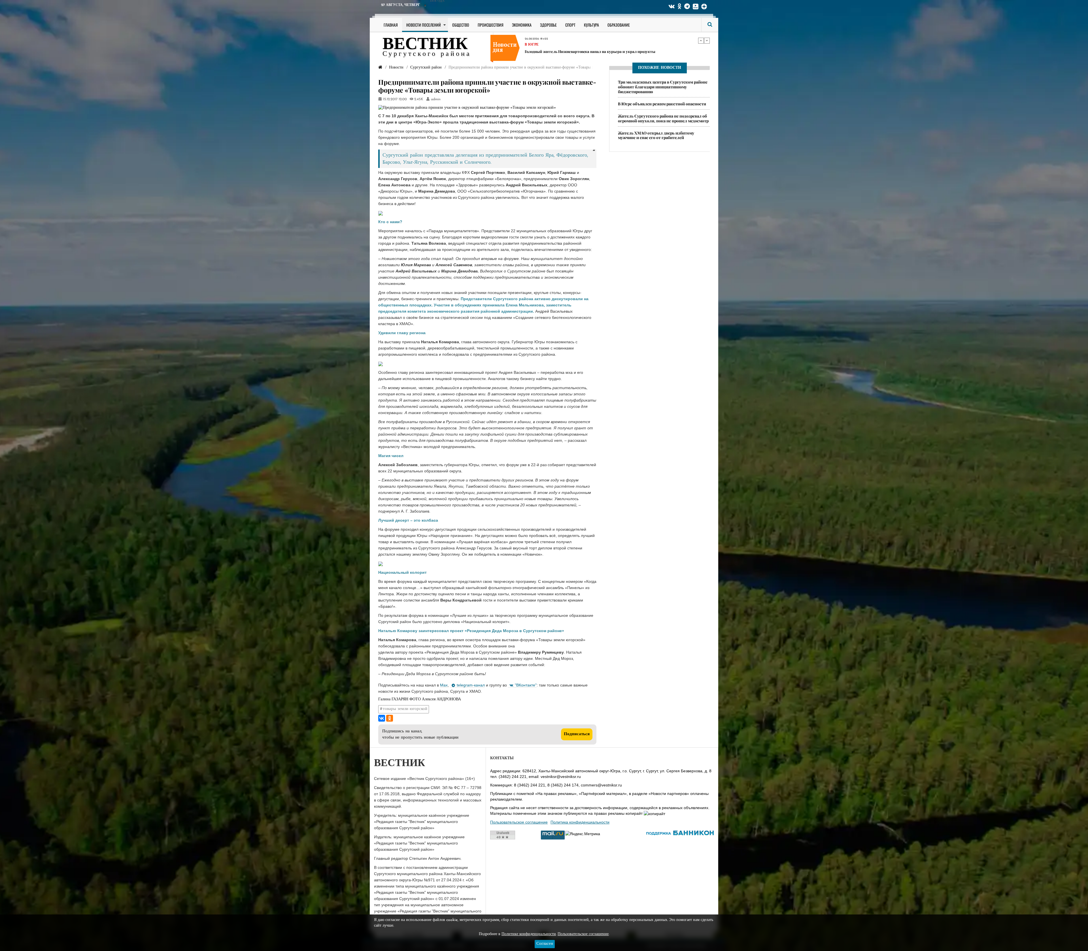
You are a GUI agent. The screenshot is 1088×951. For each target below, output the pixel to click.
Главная (391, 25)
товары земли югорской (405, 709)
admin (436, 99)
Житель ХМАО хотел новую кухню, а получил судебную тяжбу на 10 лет (590, 51)
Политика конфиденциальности (580, 822)
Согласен (544, 944)
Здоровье (548, 25)
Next (707, 40)
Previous (701, 40)
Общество (460, 25)
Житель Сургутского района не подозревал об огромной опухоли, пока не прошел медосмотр (663, 118)
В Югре (532, 44)
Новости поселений (423, 25)
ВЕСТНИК (425, 44)
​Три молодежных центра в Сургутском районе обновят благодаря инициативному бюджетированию (662, 86)
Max (444, 685)
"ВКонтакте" (526, 685)
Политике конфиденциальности (529, 934)
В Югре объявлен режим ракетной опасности (662, 103)
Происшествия (490, 25)
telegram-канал (471, 685)
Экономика (522, 25)
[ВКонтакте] (381, 718)
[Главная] (380, 67)
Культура (591, 25)
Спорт (570, 25)
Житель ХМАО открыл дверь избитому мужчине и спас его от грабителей (656, 135)
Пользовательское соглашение (519, 822)
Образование (618, 25)
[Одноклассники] (389, 718)
